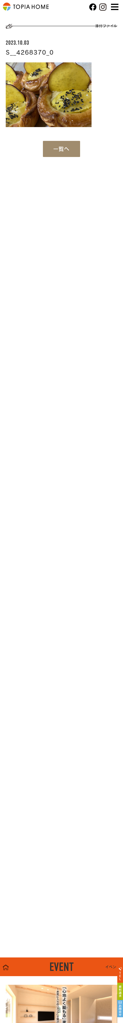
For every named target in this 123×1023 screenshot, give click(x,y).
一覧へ (61, 149)
